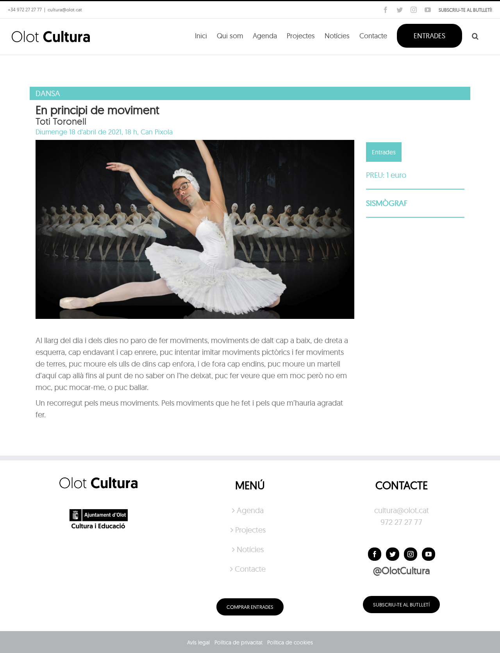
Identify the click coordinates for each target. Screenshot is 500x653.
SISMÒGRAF (386, 203)
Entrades (384, 152)
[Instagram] (410, 554)
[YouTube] (428, 554)
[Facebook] (374, 554)
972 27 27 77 (401, 522)
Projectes (250, 530)
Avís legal (198, 642)
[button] (475, 35)
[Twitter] (392, 554)
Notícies (250, 549)
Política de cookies (290, 642)
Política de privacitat (238, 642)
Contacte (250, 569)
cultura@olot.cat (401, 510)
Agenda (250, 510)
